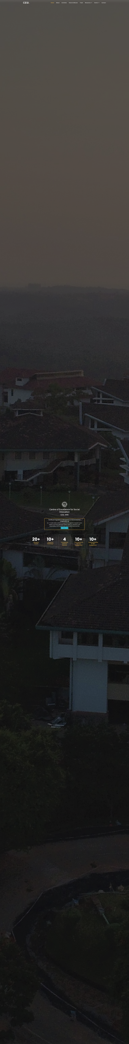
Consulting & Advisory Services (64, 544)
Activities (64, 2)
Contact (104, 2)
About (57, 2)
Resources (88, 2)
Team (81, 2)
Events (96, 2)
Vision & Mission (73, 2)
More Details (64, 528)
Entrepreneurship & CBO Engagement (93, 544)
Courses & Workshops (50, 543)
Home (52, 2)
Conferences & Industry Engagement (79, 544)
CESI (26, 2)
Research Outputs (36, 543)
